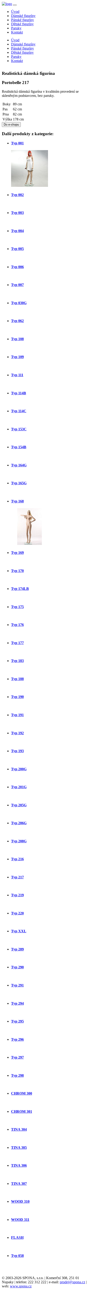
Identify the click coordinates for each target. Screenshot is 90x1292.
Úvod (15, 12)
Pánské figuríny (22, 20)
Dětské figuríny (22, 24)
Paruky (16, 28)
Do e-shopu (11, 124)
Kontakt (17, 32)
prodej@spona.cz (72, 1282)
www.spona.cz (21, 1286)
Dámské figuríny (23, 16)
